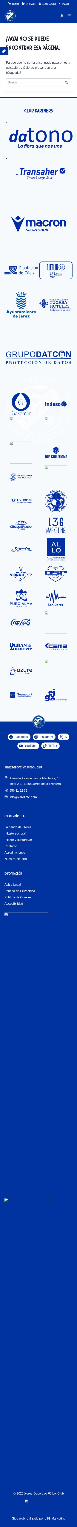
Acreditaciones (14, 852)
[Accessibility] (4, 51)
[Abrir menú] (69, 16)
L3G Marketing (55, 1518)
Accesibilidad (13, 903)
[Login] (62, 16)
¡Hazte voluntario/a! (18, 840)
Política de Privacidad (19, 891)
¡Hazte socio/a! (15, 833)
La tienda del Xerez (17, 827)
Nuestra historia (15, 859)
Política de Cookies (18, 897)
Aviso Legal (12, 884)
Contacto (10, 846)
